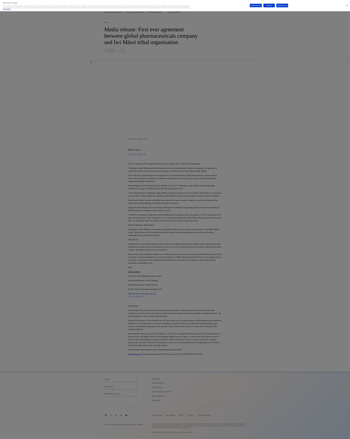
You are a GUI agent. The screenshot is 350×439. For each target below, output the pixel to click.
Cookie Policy (7, 9)
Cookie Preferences (256, 5)
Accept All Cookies (282, 5)
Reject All (269, 5)
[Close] (347, 5)
